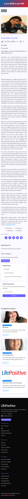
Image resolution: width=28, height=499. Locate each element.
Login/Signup (5, 261)
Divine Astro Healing (5, 461)
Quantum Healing (5, 466)
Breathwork (4, 469)
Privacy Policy (4, 449)
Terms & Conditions (5, 447)
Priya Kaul (3, 485)
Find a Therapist (4, 426)
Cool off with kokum (9, 273)
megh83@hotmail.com (10, 224)
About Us (3, 442)
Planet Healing (4, 464)
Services (3, 435)
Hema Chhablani (4, 478)
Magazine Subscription (6, 433)
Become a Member (6, 419)
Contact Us (3, 445)
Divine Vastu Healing (5, 459)
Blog (2, 428)
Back (4, 10)
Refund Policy (4, 452)
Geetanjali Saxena (5, 481)
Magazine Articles (5, 430)
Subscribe (14, 295)
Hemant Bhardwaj (5, 476)
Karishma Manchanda (6, 483)
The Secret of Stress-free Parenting (12, 276)
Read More (5, 335)
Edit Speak (6, 269)
